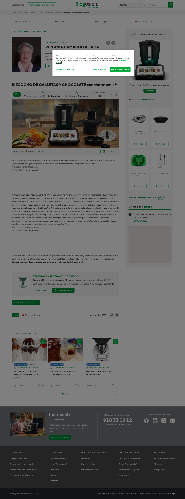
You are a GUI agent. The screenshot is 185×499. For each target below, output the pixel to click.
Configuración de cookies (65, 69)
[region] (93, 63)
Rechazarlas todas (99, 69)
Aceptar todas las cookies (120, 69)
